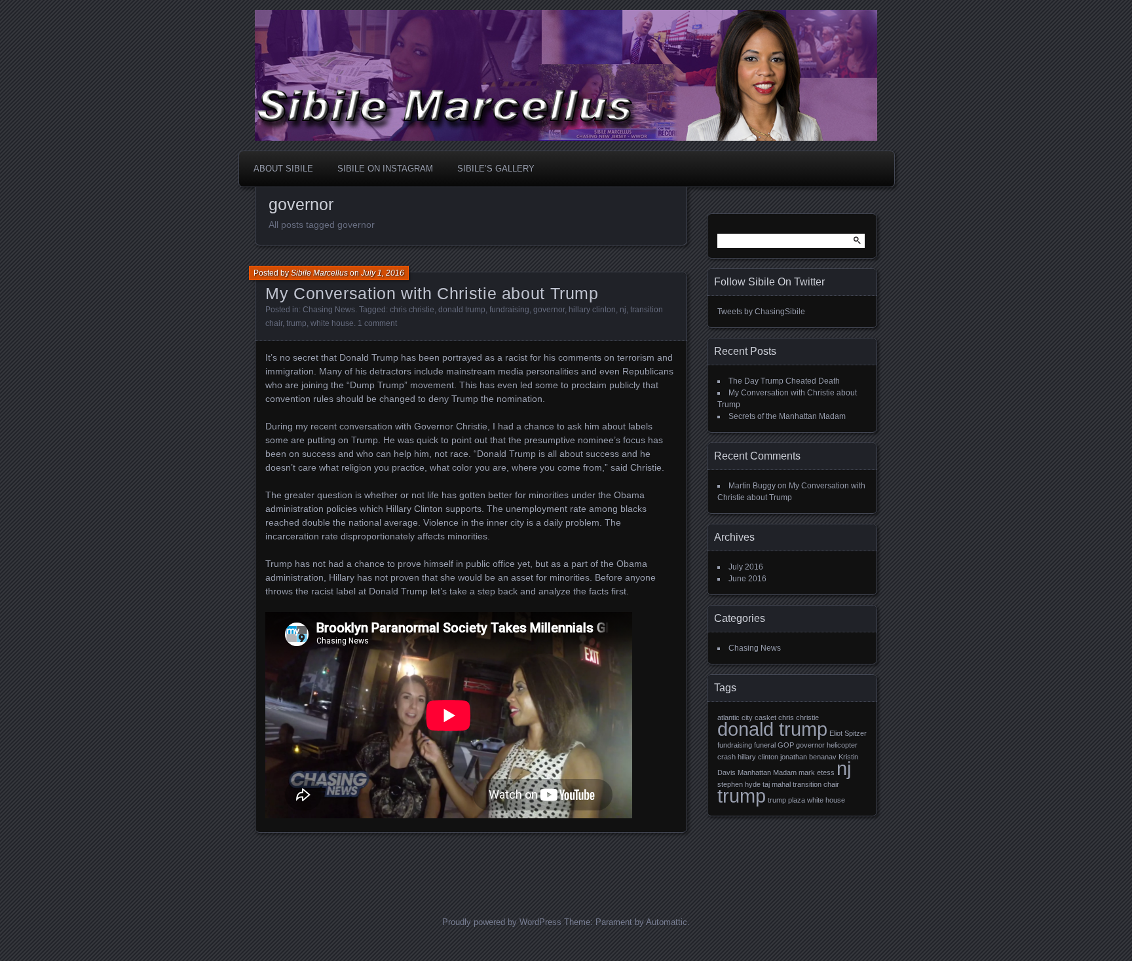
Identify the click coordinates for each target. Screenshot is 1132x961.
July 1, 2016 (382, 273)
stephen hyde (739, 784)
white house (332, 323)
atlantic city (735, 717)
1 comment (377, 323)
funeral (765, 745)
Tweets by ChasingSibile (761, 311)
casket (765, 717)
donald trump (461, 309)
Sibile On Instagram (385, 168)
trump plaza (786, 800)
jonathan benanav (808, 757)
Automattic (666, 922)
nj (623, 309)
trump (296, 323)
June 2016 (747, 578)
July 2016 (745, 566)
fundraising (509, 309)
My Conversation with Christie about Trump (432, 293)
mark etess (817, 772)
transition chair (816, 784)
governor (549, 309)
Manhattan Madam (767, 772)
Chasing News (329, 309)
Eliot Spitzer (848, 733)
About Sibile (283, 168)
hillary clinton (592, 309)
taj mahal (777, 784)
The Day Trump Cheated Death (784, 381)
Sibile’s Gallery (496, 168)
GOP (786, 745)
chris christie (412, 309)
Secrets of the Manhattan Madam (787, 416)
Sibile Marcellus (319, 273)
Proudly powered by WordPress (501, 922)
